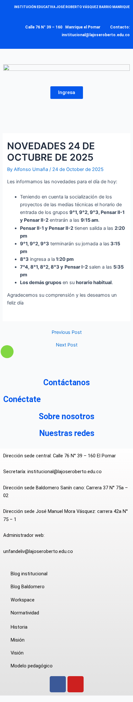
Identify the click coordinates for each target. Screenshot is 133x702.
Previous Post (67, 332)
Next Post (66, 345)
